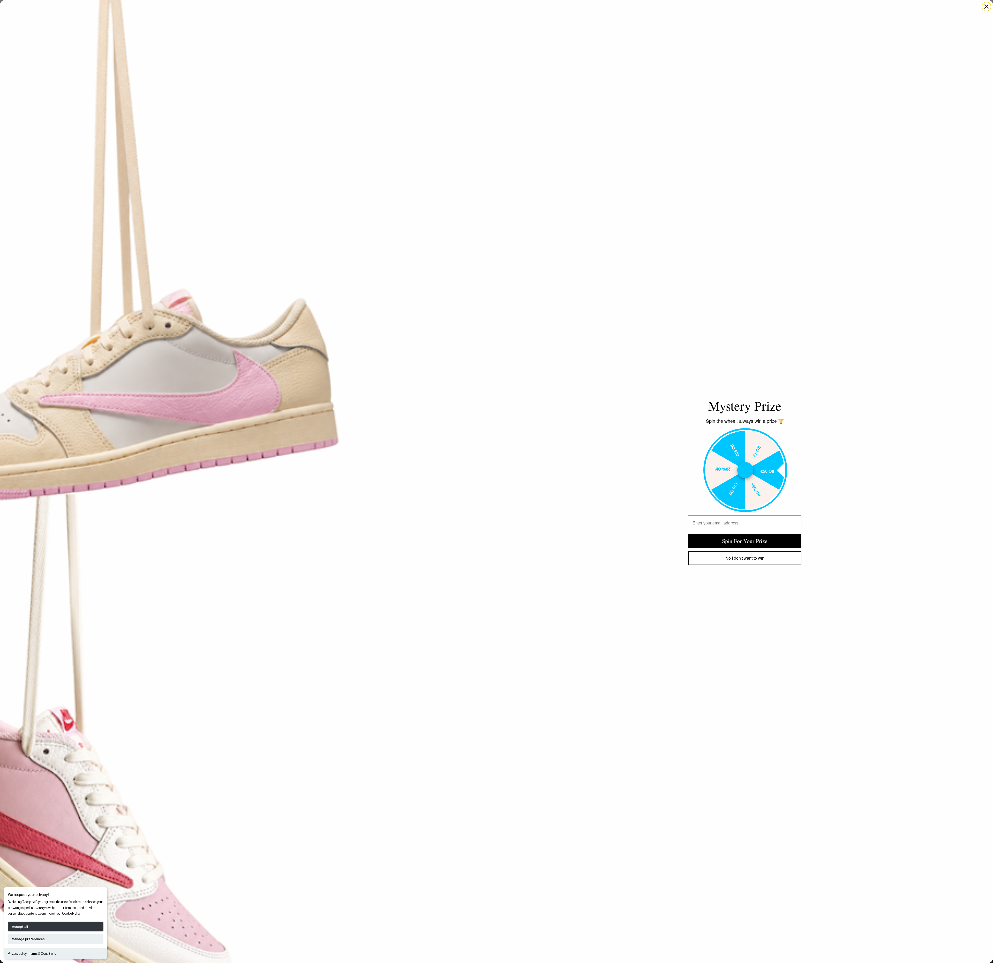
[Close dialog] (986, 6)
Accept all (20, 926)
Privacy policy (17, 953)
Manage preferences (28, 939)
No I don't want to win (744, 558)
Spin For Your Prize (745, 541)
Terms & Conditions (42, 953)
